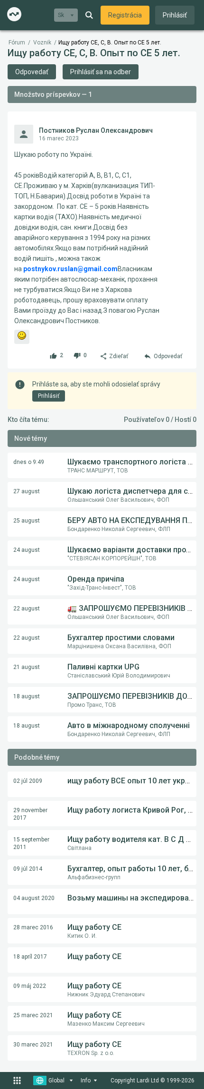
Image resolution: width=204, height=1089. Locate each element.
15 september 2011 (31, 843)
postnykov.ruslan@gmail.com (70, 269)
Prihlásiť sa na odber (100, 72)
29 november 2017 (30, 814)
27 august (26, 491)
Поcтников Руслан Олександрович (96, 130)
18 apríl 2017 (30, 956)
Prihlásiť (175, 15)
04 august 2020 (34, 898)
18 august (26, 696)
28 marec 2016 (33, 927)
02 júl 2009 (27, 781)
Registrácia (125, 15)
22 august (26, 608)
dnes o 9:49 (28, 462)
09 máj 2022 (29, 986)
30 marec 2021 (33, 1044)
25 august (26, 520)
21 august (26, 667)
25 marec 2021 (33, 1015)
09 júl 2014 (27, 869)
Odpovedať (31, 72)
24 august (26, 550)
